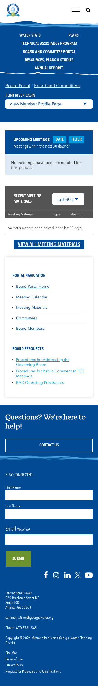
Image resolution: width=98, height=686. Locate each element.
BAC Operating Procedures (40, 382)
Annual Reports (49, 68)
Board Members (30, 328)
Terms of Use (14, 659)
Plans (73, 35)
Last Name (12, 506)
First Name (13, 487)
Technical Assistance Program (49, 44)
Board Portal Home (32, 286)
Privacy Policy (14, 665)
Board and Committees (57, 85)
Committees (26, 318)
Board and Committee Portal (49, 52)
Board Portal (17, 85)
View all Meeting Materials (49, 244)
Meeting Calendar (31, 297)
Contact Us (49, 445)
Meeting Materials (31, 307)
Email (17, 528)
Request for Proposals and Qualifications (33, 671)
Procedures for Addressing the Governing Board (42, 362)
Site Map (11, 653)
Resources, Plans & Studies (49, 60)
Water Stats (30, 35)
